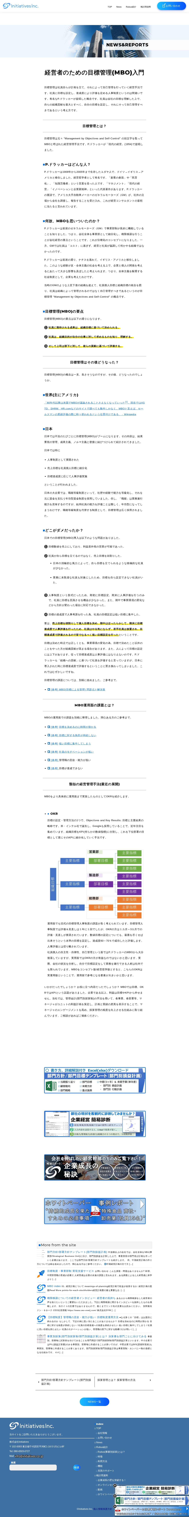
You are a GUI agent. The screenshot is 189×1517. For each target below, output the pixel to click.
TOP (110, 7)
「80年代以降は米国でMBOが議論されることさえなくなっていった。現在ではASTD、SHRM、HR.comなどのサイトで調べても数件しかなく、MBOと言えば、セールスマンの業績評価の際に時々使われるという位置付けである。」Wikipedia (94, 408)
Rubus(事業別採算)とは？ (111, 1452)
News (119, 7)
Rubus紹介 (131, 7)
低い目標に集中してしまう (75, 743)
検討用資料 (146, 7)
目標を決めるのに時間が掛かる (77, 727)
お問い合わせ (105, 1437)
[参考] (54, 727)
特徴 (100, 1456)
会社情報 (102, 1433)
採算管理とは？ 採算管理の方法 (116, 1380)
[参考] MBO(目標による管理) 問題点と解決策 (77, 689)
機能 (100, 1466)
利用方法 (102, 1461)
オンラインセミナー (108, 1485)
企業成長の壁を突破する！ (112, 1480)
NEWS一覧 (94, 1401)
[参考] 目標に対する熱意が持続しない (73, 735)
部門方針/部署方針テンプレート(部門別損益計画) (77, 1252)
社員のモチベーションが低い (76, 751)
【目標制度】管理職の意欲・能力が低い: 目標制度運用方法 (83, 1317)
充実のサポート (106, 1470)
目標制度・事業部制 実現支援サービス (70, 1271)
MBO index (54, 1286)
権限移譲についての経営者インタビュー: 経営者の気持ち (81, 1298)
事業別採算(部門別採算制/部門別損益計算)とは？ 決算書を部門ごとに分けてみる (97, 1336)
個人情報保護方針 (102, 1509)
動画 (100, 1489)
